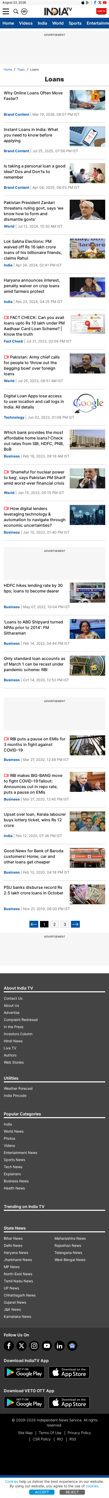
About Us (11, 1005)
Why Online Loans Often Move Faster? (33, 95)
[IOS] (83, 2)
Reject (72, 1492)
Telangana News (68, 1252)
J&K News (12, 1309)
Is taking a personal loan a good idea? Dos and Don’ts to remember (34, 171)
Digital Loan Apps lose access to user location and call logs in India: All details (34, 401)
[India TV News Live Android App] (24, 1372)
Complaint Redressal (21, 1019)
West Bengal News (70, 1259)
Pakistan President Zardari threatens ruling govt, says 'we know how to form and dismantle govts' (33, 211)
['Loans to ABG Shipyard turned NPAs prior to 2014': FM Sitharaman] (87, 629)
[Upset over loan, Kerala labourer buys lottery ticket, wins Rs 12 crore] (87, 821)
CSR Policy (42, 1439)
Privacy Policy (79, 1433)
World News (14, 1131)
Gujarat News (15, 1302)
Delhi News (13, 1245)
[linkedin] (60, 1346)
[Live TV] (101, 11)
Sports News (14, 1159)
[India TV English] (58, 12)
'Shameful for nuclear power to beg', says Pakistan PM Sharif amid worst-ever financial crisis (34, 477)
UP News (11, 1288)
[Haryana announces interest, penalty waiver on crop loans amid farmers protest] (87, 287)
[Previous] (33, 924)
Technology (14, 417)
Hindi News (13, 1041)
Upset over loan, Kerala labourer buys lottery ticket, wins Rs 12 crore (35, 820)
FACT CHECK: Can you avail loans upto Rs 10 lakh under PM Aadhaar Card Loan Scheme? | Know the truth (34, 326)
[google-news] (72, 1346)
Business (12, 456)
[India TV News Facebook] (95, 2)
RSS (72, 1439)
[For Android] (24, 1403)
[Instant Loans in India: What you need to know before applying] (87, 137)
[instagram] (34, 1346)
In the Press (13, 1027)
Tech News (13, 1167)
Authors (10, 1055)
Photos (9, 1138)
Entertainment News (20, 1152)
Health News (14, 1188)
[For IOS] (69, 1403)
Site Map (25, 1433)
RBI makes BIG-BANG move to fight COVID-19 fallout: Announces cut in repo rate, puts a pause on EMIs (33, 784)
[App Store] (69, 1372)
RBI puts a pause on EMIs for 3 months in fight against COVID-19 (34, 744)
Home (8, 23)
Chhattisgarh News (19, 1295)
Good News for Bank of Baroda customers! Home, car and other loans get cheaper (33, 856)
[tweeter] (21, 1346)
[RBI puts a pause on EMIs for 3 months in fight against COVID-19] (87, 745)
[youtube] (47, 1346)
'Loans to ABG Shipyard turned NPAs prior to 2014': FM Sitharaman (33, 627)
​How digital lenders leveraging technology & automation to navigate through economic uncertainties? (35, 517)
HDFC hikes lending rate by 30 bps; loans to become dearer (33, 588)
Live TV (10, 1048)
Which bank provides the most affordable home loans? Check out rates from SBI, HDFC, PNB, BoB (34, 441)
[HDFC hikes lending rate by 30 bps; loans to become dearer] (87, 593)
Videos (26, 23)
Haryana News (16, 1252)
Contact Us (13, 998)
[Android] (87, 2)
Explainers (12, 1174)
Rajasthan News (68, 1245)
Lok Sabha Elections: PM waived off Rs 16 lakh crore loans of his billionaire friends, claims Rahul (33, 250)
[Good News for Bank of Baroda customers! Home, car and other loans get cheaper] (87, 858)
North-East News (18, 1274)
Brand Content (16, 114)
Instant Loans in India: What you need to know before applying (31, 135)
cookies (92, 1486)
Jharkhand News (18, 1259)
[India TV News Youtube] (104, 2)
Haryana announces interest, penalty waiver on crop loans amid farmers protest (32, 286)
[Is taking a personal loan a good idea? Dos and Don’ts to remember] (87, 173)
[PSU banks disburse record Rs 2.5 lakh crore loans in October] (87, 894)
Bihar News (13, 1238)
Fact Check (13, 341)
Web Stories (14, 1062)
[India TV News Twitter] (100, 2)
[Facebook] (9, 1346)
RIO (60, 1439)
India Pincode (15, 1095)
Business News (16, 1181)
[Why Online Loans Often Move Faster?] (87, 100)
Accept (42, 1492)
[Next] (75, 924)
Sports (75, 23)
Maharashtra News (70, 1238)
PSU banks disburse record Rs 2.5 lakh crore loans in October (33, 890)
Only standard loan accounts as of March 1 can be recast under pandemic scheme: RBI (34, 664)
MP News (12, 1267)
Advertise (12, 1012)
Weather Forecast (18, 1088)
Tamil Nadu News (18, 1281)
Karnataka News (17, 1316)
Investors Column (18, 1034)
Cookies (11, 1481)
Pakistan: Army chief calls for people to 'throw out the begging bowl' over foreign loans (32, 365)
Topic (21, 69)
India (42, 23)
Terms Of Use (50, 1433)
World (58, 23)
